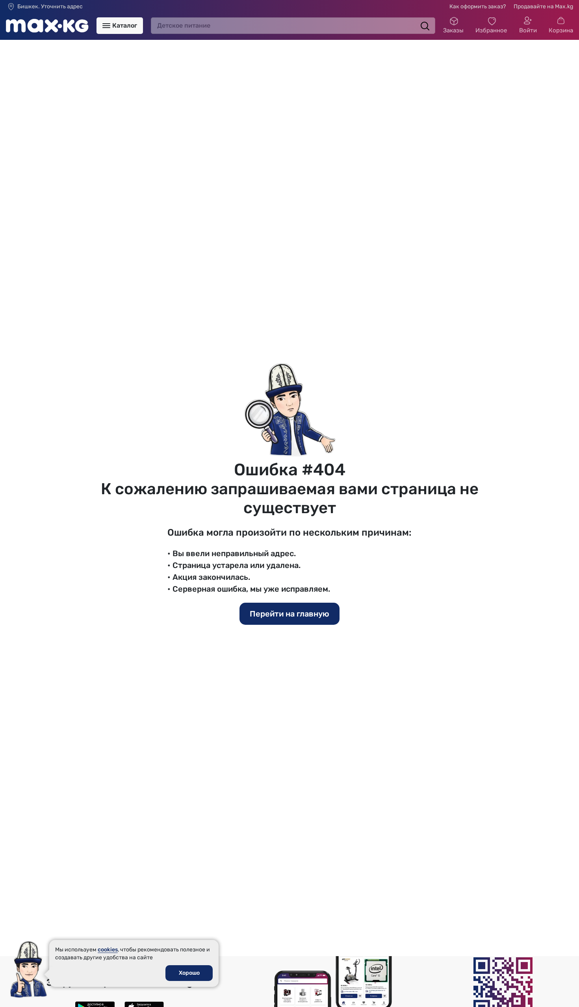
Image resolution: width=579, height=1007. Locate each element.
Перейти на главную (289, 613)
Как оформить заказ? (477, 6)
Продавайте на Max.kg (543, 6)
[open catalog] (106, 26)
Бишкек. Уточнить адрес (50, 6)
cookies (108, 949)
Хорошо (189, 973)
